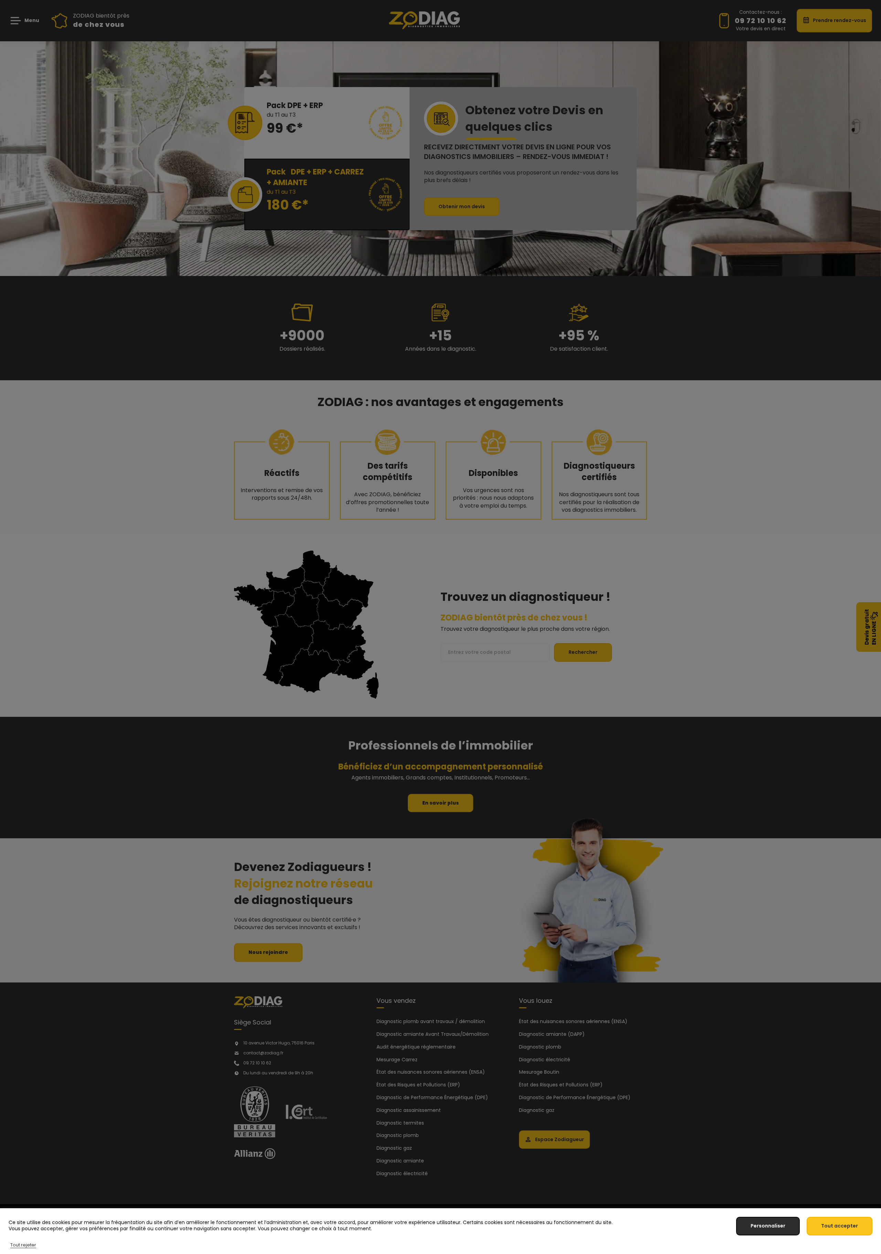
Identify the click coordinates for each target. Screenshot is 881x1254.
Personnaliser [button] (768, 1225)
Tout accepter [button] (839, 1225)
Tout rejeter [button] (23, 1245)
